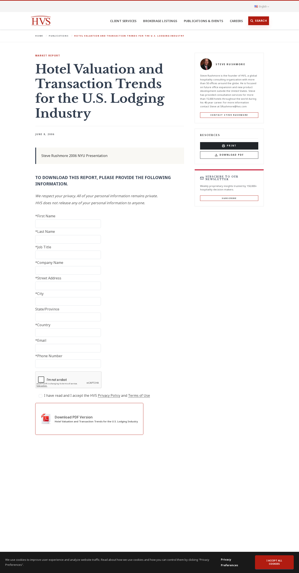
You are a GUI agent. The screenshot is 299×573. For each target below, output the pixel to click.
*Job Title (43, 247)
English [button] (262, 6)
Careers (236, 21)
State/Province (47, 309)
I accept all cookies (274, 562)
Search (261, 21)
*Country (42, 324)
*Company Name (49, 262)
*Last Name (45, 231)
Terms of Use (139, 395)
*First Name (45, 216)
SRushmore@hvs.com (233, 106)
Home (39, 35)
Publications (59, 35)
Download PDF (232, 154)
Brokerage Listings (160, 21)
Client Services (123, 21)
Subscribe (229, 198)
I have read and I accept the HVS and (97, 395)
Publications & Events (203, 21)
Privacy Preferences (229, 562)
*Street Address (48, 278)
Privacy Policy (109, 395)
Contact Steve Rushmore (229, 114)
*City (39, 293)
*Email (40, 340)
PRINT (231, 145)
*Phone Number (48, 356)
